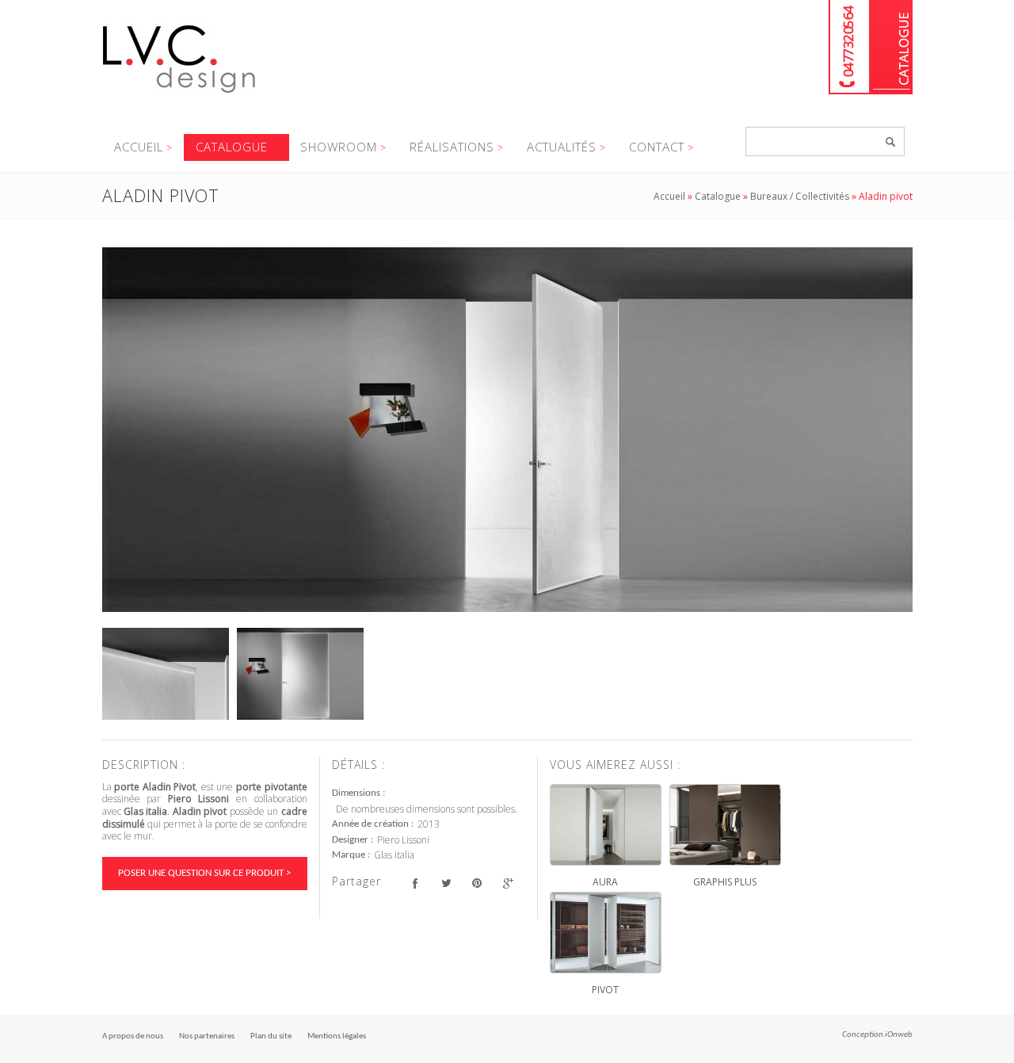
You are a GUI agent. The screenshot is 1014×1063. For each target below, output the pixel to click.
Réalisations (452, 147)
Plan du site (271, 1036)
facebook (415, 883)
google (508, 883)
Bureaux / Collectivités (799, 196)
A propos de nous (132, 1036)
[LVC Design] (179, 94)
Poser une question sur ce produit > (204, 873)
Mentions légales (336, 1036)
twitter (446, 883)
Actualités (562, 147)
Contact (656, 147)
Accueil (138, 147)
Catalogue (892, 47)
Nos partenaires (206, 1036)
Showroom (338, 147)
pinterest (477, 883)
